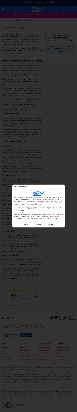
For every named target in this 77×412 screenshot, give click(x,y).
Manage (38, 224)
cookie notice (57, 216)
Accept (26, 224)
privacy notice (18, 220)
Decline (50, 224)
